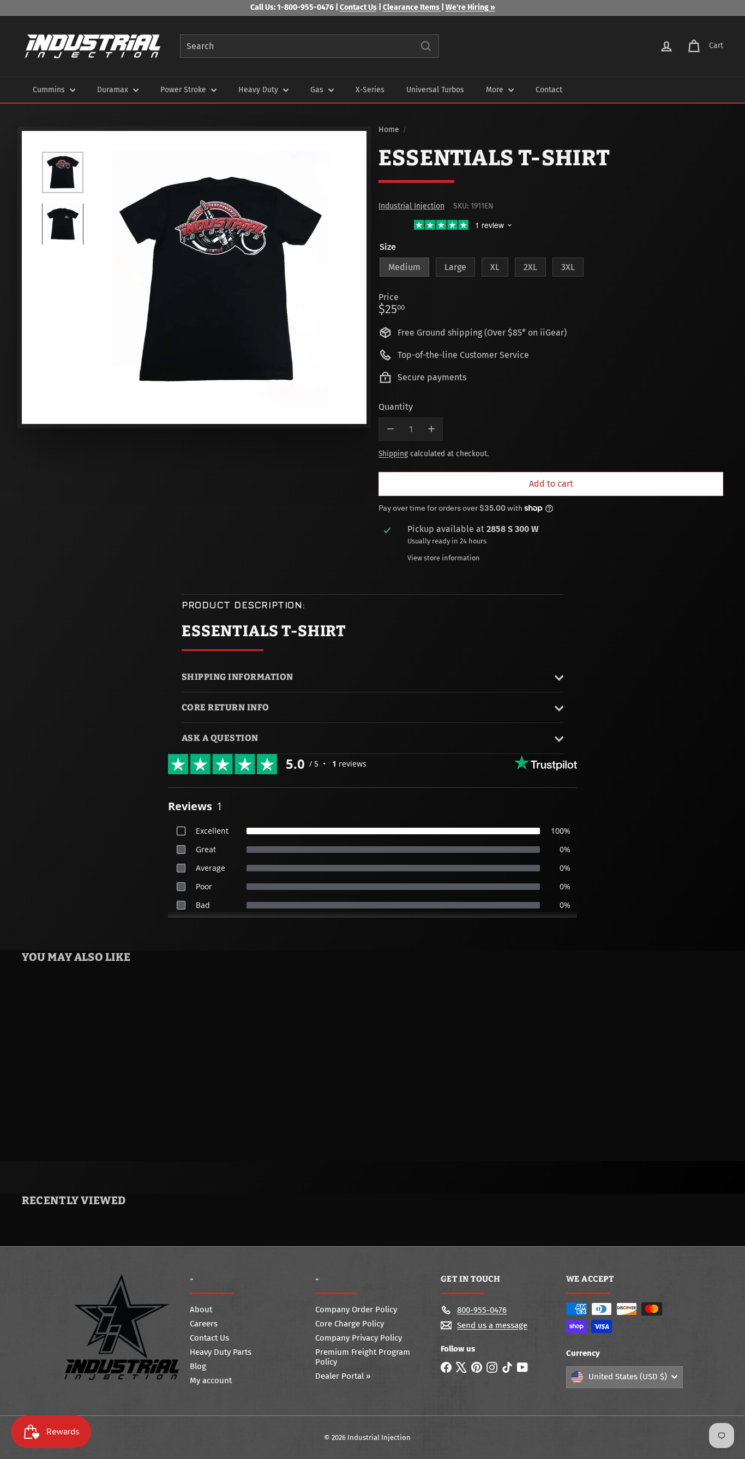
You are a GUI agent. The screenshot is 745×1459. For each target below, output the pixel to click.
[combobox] (309, 46)
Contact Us (358, 7)
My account (211, 1380)
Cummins (50, 89)
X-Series (370, 89)
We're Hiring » (470, 7)
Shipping (393, 453)
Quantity (395, 407)
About (201, 1309)
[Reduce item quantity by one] (390, 429)
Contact (549, 89)
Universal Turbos (435, 89)
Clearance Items (412, 7)
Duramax (113, 89)
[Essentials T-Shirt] (80, 1064)
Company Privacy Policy (358, 1338)
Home (388, 129)
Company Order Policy (356, 1309)
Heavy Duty (259, 89)
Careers (204, 1324)
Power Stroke (184, 89)
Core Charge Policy (349, 1324)
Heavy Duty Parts (220, 1352)
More (496, 89)
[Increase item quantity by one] (431, 429)
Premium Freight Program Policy (362, 1357)
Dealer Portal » (342, 1376)
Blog (198, 1366)
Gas (318, 89)
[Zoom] (220, 277)
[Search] (426, 46)
